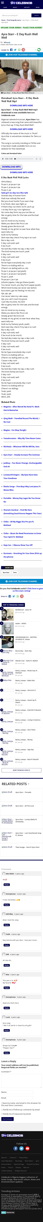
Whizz (6, 42)
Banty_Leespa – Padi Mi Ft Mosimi (28, 710)
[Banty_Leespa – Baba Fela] (8, 683)
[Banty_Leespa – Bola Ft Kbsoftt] (8, 762)
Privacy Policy (23, 1158)
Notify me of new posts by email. (17, 1114)
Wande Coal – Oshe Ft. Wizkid (26, 661)
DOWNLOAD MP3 (11, 167)
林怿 (35, 1194)
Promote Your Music (33, 1164)
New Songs (18, 1161)
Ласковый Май (32, 1196)
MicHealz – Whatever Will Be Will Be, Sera (21, 446)
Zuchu (4, 1200)
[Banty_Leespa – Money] (8, 743)
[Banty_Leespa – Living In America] (8, 723)
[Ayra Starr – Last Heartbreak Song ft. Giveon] (8, 836)
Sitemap (18, 1167)
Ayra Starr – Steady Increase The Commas (22, 455)
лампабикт (17, 1196)
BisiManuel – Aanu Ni (23, 610)
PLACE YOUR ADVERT (32, 27)
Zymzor (25, 1205)
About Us (4, 1158)
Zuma (16, 1203)
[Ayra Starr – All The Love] (8, 809)
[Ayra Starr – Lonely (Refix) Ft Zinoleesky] (8, 822)
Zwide (11, 1200)
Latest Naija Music (7, 1161)
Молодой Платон (23, 1208)
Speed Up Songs (19, 1164)
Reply (7, 885)
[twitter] (21, 1148)
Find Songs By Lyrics (14, 20)
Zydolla (17, 1205)
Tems (15, 572)
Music (15, 7)
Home (5, 7)
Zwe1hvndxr (29, 1198)
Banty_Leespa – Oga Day (24, 749)
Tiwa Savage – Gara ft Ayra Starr (28, 847)
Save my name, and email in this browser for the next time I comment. (21, 1104)
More (38, 7)
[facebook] (15, 1148)
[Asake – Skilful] (8, 628)
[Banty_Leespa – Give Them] (8, 733)
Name (3, 1092)
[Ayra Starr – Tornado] (8, 795)
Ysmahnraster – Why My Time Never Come (22, 438)
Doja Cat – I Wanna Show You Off (18, 545)
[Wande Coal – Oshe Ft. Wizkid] (8, 664)
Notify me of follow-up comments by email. (21, 1109)
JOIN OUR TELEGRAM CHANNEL (22, 55)
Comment (6, 1072)
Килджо (5, 1194)
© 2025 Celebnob (6, 1171)
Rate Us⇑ (26, 1167)
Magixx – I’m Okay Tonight (15, 430)
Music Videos (29, 1161)
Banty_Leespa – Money (24, 740)
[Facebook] (11, 49)
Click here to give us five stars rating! (28, 589)
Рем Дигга (22, 1201)
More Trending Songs (21, 770)
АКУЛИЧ (13, 1207)
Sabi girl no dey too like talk (14, 192)
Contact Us (13, 1158)
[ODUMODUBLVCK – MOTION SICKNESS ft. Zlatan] (8, 642)
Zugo (23, 1203)
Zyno (3, 1201)
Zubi (20, 1198)
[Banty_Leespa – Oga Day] (8, 752)
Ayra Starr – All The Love (25, 806)
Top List (10, 1167)
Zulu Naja (31, 1203)
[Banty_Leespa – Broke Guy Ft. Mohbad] (8, 674)
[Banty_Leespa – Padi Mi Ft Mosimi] (8, 713)
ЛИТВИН (11, 1201)
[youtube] (27, 1148)
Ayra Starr (6, 572)
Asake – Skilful (20, 623)
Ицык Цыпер (34, 1200)
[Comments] (39, 49)
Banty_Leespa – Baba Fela (25, 680)
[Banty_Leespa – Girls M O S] (8, 693)
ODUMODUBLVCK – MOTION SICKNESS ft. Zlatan (26, 638)
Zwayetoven (21, 1200)
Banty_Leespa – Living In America (27, 720)
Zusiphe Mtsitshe (8, 1198)
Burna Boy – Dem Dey (23, 651)
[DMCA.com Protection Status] (21, 1212)
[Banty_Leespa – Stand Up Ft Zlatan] (8, 703)
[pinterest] (23, 49)
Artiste (27, 7)
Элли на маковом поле (21, 1194)
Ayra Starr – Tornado (23, 792)
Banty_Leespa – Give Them (25, 730)
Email (3, 1098)
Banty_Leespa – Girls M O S (25, 690)
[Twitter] (15, 49)
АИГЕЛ (34, 1205)
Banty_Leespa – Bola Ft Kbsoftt (27, 759)
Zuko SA (36, 1208)
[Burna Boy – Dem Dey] (8, 654)
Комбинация (7, 1208)
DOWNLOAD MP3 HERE (21, 105)
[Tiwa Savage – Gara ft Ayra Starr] (8, 850)
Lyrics (37, 1161)
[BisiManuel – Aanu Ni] (8, 615)
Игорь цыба (6, 1205)
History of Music (6, 1164)
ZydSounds (24, 1207)
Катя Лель (6, 1196)
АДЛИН (4, 1207)
